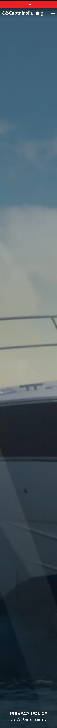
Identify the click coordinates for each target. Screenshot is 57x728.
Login (28, 4)
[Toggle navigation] (53, 13)
